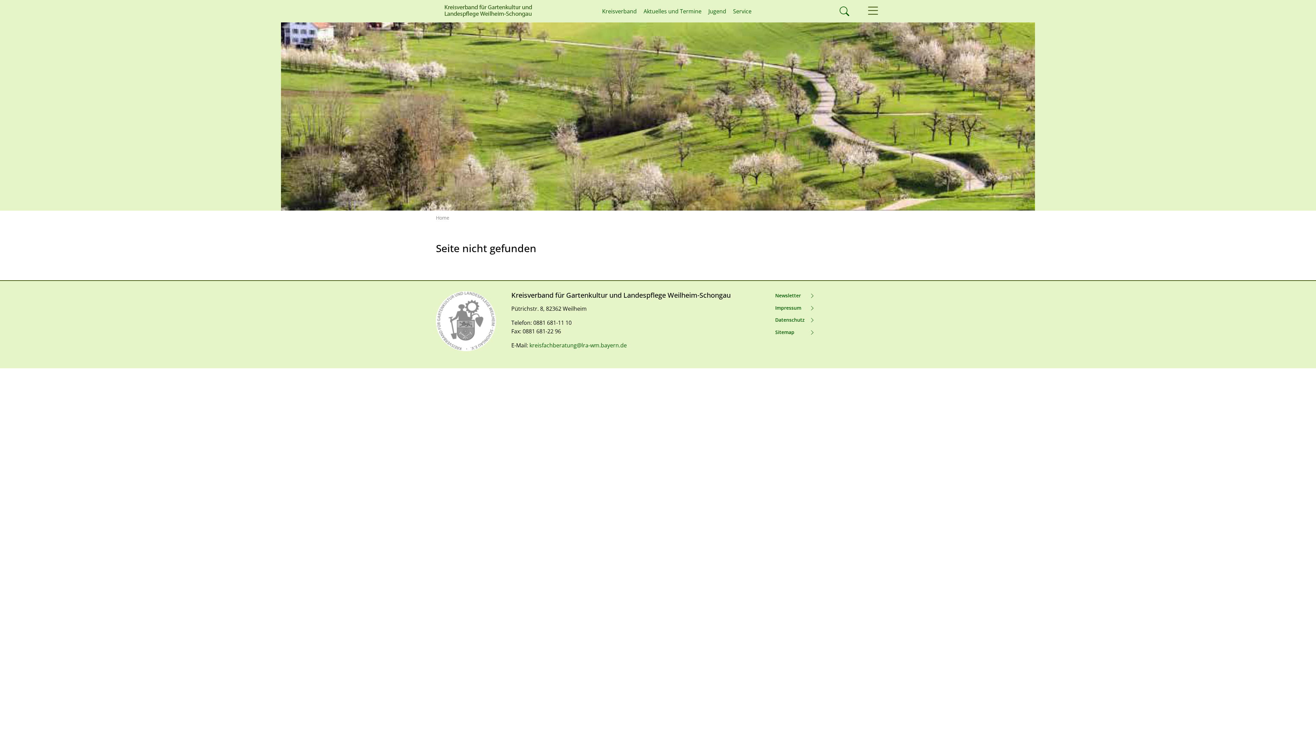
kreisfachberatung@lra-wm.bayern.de (578, 345)
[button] (873, 11)
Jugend (717, 11)
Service (742, 11)
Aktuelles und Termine (673, 11)
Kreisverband (619, 11)
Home (442, 217)
